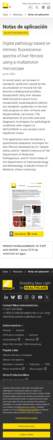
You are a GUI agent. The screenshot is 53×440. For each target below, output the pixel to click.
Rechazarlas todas (26, 426)
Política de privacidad (28, 409)
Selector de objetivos (13, 359)
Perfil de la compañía (13, 334)
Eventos (20, 330)
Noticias (7, 330)
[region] (26, 410)
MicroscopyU (36, 368)
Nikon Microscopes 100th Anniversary (22, 344)
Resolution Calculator (13, 364)
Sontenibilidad (10, 339)
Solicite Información (16, 33)
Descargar (26, 234)
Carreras (33, 334)
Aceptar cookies (26, 434)
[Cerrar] (49, 384)
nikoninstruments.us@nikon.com (22, 316)
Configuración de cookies (26, 418)
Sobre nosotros (12, 325)
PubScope (34, 364)
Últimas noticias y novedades (17, 355)
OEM (47, 364)
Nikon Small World (12, 368)
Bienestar (30, 339)
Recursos (18, 14)
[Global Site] (43, 7)
